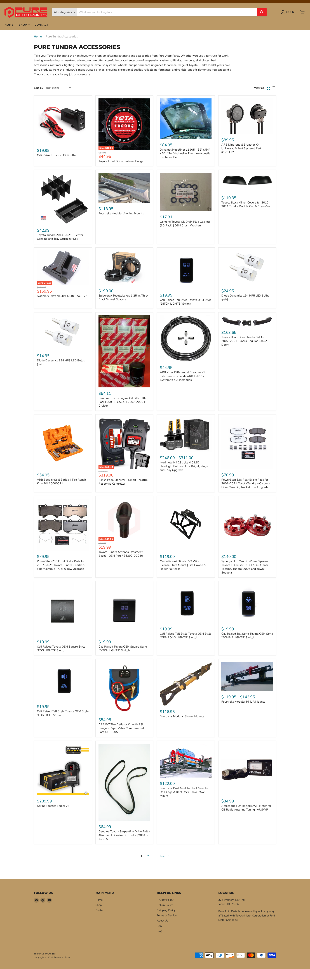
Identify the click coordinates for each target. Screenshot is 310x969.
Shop (23, 25)
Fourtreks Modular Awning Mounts (121, 213)
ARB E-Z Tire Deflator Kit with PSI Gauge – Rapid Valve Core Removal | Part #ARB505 (121, 728)
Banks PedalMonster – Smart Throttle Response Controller (123, 482)
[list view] (273, 87)
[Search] (262, 12)
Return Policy (165, 905)
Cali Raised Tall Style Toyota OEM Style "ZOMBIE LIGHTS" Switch (247, 635)
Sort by (38, 87)
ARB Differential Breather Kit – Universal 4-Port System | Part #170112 (241, 148)
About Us (162, 920)
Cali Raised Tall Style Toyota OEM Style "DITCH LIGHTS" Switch (186, 302)
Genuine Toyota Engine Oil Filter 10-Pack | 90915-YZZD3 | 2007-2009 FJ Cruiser (122, 402)
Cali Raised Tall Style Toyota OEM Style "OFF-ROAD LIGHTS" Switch (186, 635)
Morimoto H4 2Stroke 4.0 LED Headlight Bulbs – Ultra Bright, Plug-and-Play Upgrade (184, 466)
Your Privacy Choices (44, 953)
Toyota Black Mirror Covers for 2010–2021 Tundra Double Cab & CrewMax (245, 204)
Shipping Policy (166, 910)
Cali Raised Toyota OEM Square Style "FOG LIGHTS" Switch (61, 648)
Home (8, 25)
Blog (159, 931)
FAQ (159, 926)
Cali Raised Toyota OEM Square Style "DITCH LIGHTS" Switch (122, 648)
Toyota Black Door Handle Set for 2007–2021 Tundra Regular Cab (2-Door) (244, 341)
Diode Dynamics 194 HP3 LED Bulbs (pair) (61, 362)
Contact (41, 25)
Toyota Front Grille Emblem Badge (121, 161)
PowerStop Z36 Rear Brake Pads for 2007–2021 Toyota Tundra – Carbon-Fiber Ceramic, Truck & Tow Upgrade (245, 483)
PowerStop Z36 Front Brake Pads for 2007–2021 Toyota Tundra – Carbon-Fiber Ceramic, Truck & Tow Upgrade (61, 565)
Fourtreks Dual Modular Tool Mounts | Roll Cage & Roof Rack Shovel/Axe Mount (184, 792)
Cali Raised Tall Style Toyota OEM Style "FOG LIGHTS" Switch (63, 713)
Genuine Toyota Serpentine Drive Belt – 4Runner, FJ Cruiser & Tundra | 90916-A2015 (124, 835)
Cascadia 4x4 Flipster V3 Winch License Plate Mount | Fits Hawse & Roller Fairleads (183, 565)
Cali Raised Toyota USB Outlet (57, 155)
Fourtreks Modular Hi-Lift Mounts (243, 702)
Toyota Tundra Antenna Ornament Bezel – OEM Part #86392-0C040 (120, 554)
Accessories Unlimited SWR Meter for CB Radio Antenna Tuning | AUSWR (246, 808)
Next (163, 856)
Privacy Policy (165, 900)
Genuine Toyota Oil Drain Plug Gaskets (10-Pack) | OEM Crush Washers (185, 224)
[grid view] (268, 87)
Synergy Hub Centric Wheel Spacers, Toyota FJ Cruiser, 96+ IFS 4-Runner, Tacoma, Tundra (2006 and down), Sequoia (245, 567)
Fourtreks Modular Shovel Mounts (182, 716)
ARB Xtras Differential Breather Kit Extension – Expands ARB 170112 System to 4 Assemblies (182, 376)
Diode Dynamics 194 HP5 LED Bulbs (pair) (245, 297)
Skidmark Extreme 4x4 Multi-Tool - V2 (62, 296)
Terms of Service (167, 915)
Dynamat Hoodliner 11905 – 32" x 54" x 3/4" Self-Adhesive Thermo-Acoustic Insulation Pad (185, 153)
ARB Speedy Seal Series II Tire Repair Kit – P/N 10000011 (61, 481)
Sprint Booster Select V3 (53, 806)
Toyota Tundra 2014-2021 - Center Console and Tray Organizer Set (60, 237)
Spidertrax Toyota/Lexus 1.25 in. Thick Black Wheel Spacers (123, 297)
